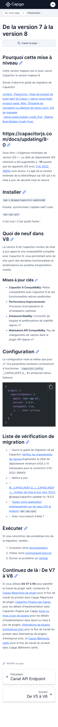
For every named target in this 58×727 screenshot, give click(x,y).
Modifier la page (15, 663)
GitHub (43, 558)
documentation (38, 547)
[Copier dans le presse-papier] (51, 387)
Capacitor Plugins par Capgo (33, 602)
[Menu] (52, 4)
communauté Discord (38, 553)
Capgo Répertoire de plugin (20, 592)
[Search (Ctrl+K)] (45, 4)
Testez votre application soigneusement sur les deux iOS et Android (30, 506)
